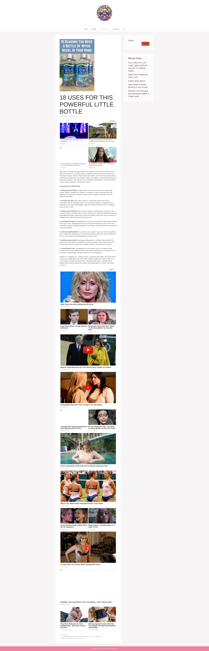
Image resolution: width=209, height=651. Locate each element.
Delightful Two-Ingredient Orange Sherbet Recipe (72, 638)
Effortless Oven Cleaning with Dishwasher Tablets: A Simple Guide (138, 93)
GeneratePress (114, 648)
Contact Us (116, 29)
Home (85, 29)
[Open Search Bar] (124, 29)
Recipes (94, 29)
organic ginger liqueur (136, 81)
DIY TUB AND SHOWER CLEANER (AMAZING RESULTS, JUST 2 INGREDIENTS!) (81, 636)
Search (131, 40)
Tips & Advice (104, 29)
